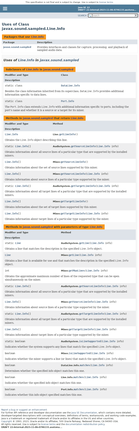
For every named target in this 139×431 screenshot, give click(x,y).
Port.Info (67, 101)
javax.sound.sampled (17, 47)
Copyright (6, 421)
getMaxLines (77, 270)
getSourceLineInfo (83, 146)
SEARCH (82, 15)
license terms (106, 2)
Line (18, 243)
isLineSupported (90, 341)
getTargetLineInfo (83, 186)
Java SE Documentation (84, 412)
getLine (84, 243)
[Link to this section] (81, 60)
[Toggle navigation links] (5, 8)
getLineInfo (67, 134)
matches (85, 365)
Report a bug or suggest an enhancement (24, 410)
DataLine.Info (70, 85)
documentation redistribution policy (85, 424)
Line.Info (37, 36)
